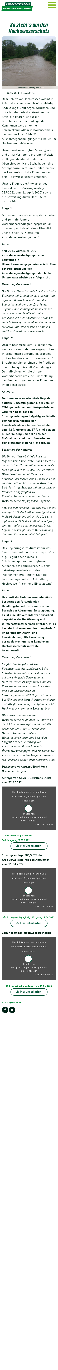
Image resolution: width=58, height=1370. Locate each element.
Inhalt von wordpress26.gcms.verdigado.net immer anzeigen (29, 817)
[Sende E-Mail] (12, 1010)
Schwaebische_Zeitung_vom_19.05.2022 (30, 985)
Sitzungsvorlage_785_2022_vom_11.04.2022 (31, 917)
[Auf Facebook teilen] (5, 1010)
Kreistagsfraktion (11, 1002)
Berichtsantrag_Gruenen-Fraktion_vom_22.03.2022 (17, 838)
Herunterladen (31, 846)
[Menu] (52, 5)
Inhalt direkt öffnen (44, 824)
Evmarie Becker (28, 93)
